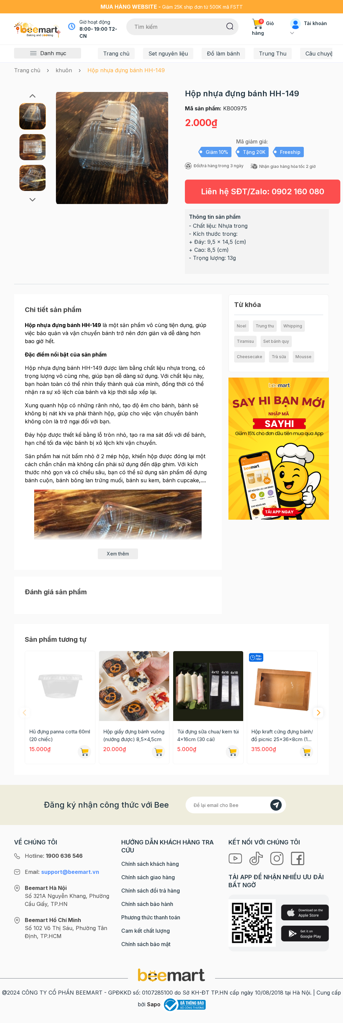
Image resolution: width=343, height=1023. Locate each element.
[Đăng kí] (276, 805)
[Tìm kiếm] (229, 26)
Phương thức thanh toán (150, 917)
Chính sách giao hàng (148, 877)
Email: (62, 871)
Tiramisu (245, 341)
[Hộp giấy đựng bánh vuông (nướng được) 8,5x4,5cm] (134, 686)
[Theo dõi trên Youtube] (236, 857)
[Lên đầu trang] (330, 1016)
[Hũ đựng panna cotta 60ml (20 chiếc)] (60, 686)
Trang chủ (116, 53)
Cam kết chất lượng (145, 930)
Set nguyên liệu (168, 53)
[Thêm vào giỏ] (84, 751)
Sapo (153, 1004)
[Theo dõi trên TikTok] (257, 857)
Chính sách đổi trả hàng (150, 890)
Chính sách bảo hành (147, 904)
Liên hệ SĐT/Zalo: (262, 191)
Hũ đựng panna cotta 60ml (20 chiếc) (59, 735)
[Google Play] (305, 933)
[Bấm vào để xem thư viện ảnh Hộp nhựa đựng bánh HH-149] (112, 148)
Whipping (292, 325)
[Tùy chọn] (158, 751)
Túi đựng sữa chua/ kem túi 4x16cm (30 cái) (208, 735)
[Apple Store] (305, 912)
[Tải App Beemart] (278, 448)
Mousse (303, 356)
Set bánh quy (276, 341)
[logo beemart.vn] (171, 974)
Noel (241, 325)
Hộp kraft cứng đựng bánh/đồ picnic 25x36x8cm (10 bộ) (282, 735)
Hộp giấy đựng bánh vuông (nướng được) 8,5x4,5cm (133, 735)
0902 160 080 (298, 191)
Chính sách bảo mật (145, 944)
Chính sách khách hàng (150, 863)
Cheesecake (249, 356)
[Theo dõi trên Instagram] (277, 857)
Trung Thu (272, 53)
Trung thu (265, 325)
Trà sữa (279, 356)
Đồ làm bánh (223, 53)
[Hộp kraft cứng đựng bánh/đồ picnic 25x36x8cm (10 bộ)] (282, 686)
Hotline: (54, 855)
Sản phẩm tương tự (55, 639)
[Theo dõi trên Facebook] (297, 857)
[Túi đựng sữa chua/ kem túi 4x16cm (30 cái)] (208, 686)
